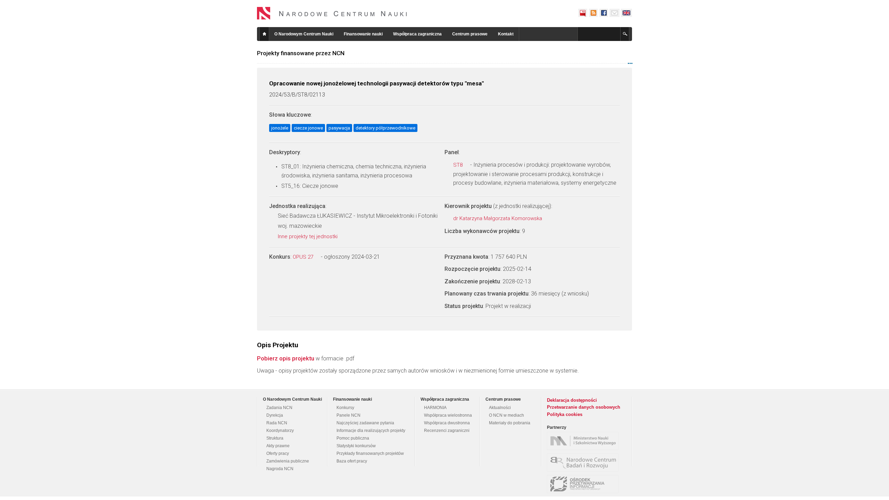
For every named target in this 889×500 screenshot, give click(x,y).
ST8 (458, 165)
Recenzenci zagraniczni (447, 430)
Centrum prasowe (470, 34)
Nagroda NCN (279, 469)
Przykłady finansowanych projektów (370, 453)
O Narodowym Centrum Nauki (303, 34)
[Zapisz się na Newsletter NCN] (614, 13)
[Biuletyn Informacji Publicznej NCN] (582, 13)
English (626, 13)
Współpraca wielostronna (448, 415)
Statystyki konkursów (356, 446)
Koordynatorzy (280, 430)
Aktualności (500, 408)
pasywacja (339, 128)
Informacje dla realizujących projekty (371, 430)
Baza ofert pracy (352, 461)
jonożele (279, 128)
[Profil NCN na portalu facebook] (603, 13)
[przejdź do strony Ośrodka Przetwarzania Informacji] (584, 484)
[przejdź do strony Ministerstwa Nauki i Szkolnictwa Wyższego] (584, 441)
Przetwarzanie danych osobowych (583, 407)
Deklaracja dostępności (572, 400)
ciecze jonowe (308, 128)
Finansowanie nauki (363, 34)
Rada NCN (276, 423)
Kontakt (506, 34)
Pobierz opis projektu (285, 358)
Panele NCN (348, 415)
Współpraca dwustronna (447, 423)
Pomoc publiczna (353, 438)
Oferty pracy (277, 453)
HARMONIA (435, 408)
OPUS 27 (304, 257)
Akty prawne (278, 446)
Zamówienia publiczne (287, 461)
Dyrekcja (274, 415)
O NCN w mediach (506, 415)
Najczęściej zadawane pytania (365, 423)
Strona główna (264, 34)
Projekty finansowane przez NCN (300, 53)
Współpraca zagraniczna (417, 34)
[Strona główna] (332, 13)
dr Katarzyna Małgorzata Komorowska (498, 218)
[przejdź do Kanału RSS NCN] (593, 13)
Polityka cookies (564, 414)
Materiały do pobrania (509, 423)
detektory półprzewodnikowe (385, 128)
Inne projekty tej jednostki (308, 236)
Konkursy (345, 408)
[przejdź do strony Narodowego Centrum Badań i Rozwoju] (584, 462)
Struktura (274, 438)
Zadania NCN (279, 408)
